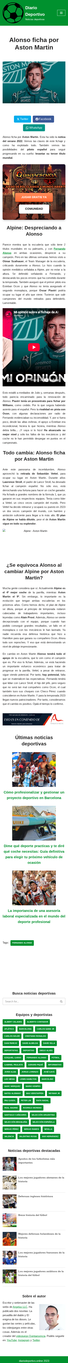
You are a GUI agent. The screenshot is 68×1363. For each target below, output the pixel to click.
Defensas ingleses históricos (35, 1196)
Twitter (36, 1340)
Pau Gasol (10, 1100)
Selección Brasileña (15, 1122)
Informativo (55, 1065)
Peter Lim (26, 1100)
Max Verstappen (34, 1093)
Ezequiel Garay (12, 1058)
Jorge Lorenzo (29, 1072)
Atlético (9, 1029)
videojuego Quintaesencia (30, 1336)
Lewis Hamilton (28, 1079)
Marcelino (47, 1079)
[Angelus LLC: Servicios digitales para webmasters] (34, 719)
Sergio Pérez (11, 1129)
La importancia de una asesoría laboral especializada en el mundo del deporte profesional (34, 916)
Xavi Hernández (50, 1136)
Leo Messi (9, 1079)
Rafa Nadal (42, 1100)
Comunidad (34, 208)
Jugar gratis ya (34, 197)
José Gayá (49, 1072)
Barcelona (25, 1029)
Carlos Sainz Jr (45, 1029)
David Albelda (30, 1043)
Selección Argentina (43, 1115)
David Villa (49, 1043)
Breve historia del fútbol (32, 1215)
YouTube (12, 1340)
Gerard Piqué (35, 1065)
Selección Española (43, 1122)
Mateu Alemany (12, 1093)
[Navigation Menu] (61, 13)
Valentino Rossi (28, 1136)
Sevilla (48, 1129)
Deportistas (11, 1050)
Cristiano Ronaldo (35, 1036)
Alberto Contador (37, 1022)
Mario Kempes (33, 1086)
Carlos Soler (12, 1036)
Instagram (24, 1340)
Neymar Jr (54, 1093)
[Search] (61, 1001)
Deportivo (28, 1050)
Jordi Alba (10, 1072)
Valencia (9, 1136)
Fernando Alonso (22, 943)
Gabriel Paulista (13, 1065)
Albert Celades (13, 1022)
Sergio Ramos (31, 1129)
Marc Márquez (12, 1086)
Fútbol (56, 1058)
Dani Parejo (10, 1043)
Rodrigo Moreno (32, 1108)
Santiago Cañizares (15, 1115)
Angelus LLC (20, 1306)
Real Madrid (11, 1108)
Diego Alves (46, 1050)
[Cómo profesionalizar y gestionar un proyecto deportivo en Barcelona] (34, 784)
